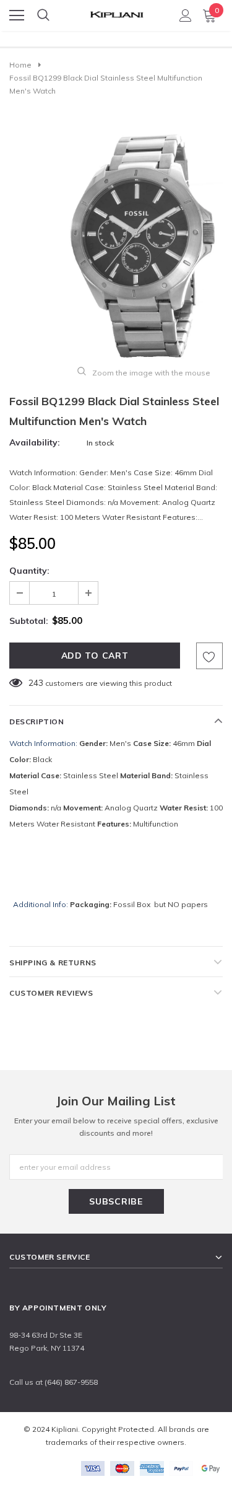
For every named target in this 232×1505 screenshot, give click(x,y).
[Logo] (116, 11)
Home (20, 64)
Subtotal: (28, 620)
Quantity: (29, 570)
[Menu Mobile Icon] (16, 15)
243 (35, 682)
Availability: (34, 442)
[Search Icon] (43, 15)
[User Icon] (185, 15)
